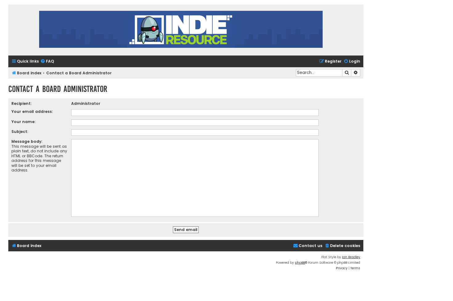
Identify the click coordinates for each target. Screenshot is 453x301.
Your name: (23, 121)
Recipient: (21, 103)
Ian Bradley (351, 257)
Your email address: (32, 111)
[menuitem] (47, 61)
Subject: (19, 131)
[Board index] (181, 30)
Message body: (27, 141)
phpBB (300, 262)
